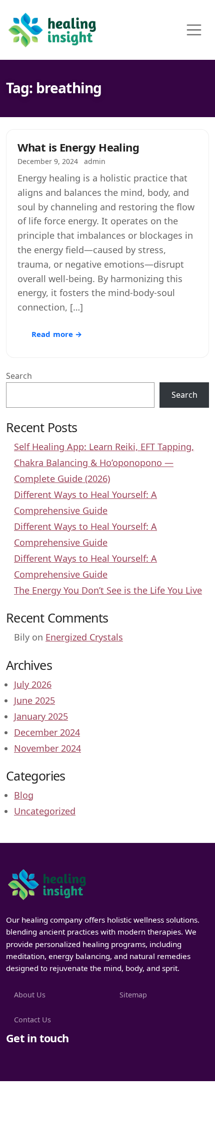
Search (19, 375)
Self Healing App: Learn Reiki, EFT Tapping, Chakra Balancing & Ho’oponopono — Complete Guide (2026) (104, 462)
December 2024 (47, 732)
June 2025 (34, 700)
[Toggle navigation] (194, 30)
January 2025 (41, 716)
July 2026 (33, 684)
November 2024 (47, 748)
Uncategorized (45, 811)
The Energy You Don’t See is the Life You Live (108, 590)
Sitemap (133, 994)
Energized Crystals (84, 637)
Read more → (57, 334)
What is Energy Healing (78, 147)
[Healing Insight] (46, 883)
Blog (24, 795)
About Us (30, 994)
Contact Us (32, 1019)
